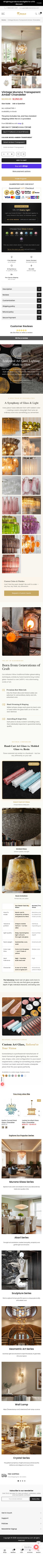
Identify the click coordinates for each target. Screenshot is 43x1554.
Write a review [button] (21, 338)
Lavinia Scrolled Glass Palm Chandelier (30, 1121)
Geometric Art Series (21, 1349)
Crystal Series (21, 1458)
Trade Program (21, 179)
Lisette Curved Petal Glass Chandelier (9, 1121)
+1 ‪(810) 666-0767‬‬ (12, 8)
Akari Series (22, 1237)
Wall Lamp (21, 1404)
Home (4, 20)
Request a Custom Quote (21, 593)
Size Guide (6, 104)
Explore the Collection (21, 380)
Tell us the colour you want (15, 249)
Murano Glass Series (21, 1182)
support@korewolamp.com (30, 8)
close (39, 3)
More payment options (21, 171)
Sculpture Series (21, 1293)
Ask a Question (18, 104)
